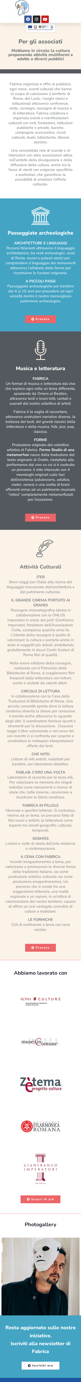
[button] (73, 8)
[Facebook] (28, 19)
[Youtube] (45, 19)
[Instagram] (36, 19)
